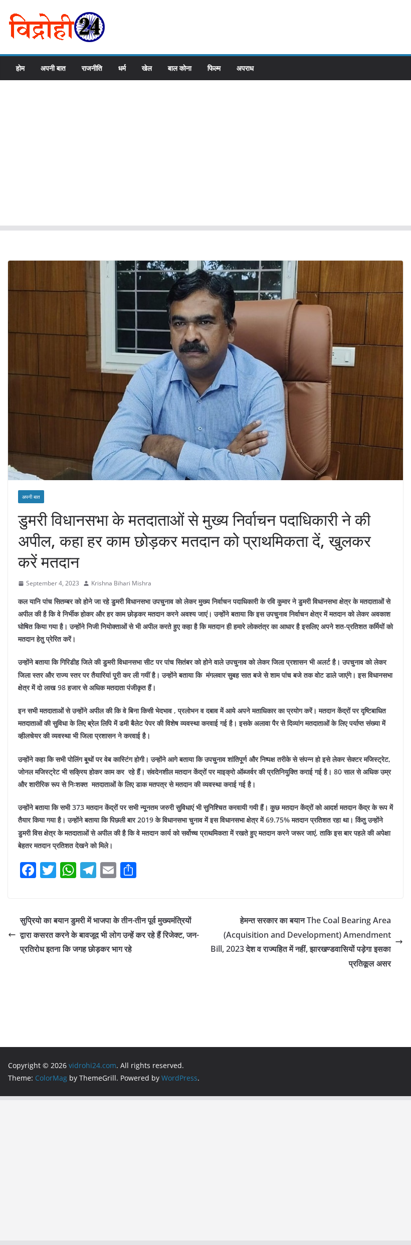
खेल (147, 68)
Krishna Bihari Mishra (121, 583)
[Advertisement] (205, 155)
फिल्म (214, 68)
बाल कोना (179, 68)
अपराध (245, 68)
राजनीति (92, 68)
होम (20, 68)
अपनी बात (53, 68)
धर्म (122, 68)
